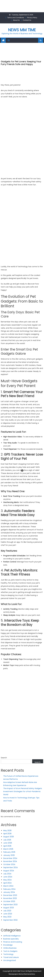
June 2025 (7, 843)
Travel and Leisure (11, 957)
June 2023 (7, 914)
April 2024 (7, 883)
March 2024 (8, 886)
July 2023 (7, 910)
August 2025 (8, 836)
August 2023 (8, 907)
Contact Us (27, 20)
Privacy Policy (32, 18)
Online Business (9, 948)
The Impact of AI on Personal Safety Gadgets (22, 788)
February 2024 (9, 889)
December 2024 (10, 858)
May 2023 (7, 917)
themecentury (29, 974)
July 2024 (7, 873)
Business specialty (11, 939)
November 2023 (10, 898)
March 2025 (8, 849)
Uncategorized (9, 960)
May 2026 (7, 830)
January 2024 (9, 892)
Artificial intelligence (12, 936)
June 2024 (7, 877)
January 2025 (9, 855)
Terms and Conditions (15, 18)
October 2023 (9, 901)
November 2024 (10, 861)
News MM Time (22, 30)
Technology (8, 954)
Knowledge (8, 945)
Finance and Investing (12, 942)
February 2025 (9, 852)
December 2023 (10, 895)
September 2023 (10, 904)
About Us (16, 20)
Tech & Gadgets (10, 951)
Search (4, 757)
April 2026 (7, 833)
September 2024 (10, 867)
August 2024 (8, 870)
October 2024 (9, 864)
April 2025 (7, 846)
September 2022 (10, 920)
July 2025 (7, 840)
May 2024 (7, 880)
